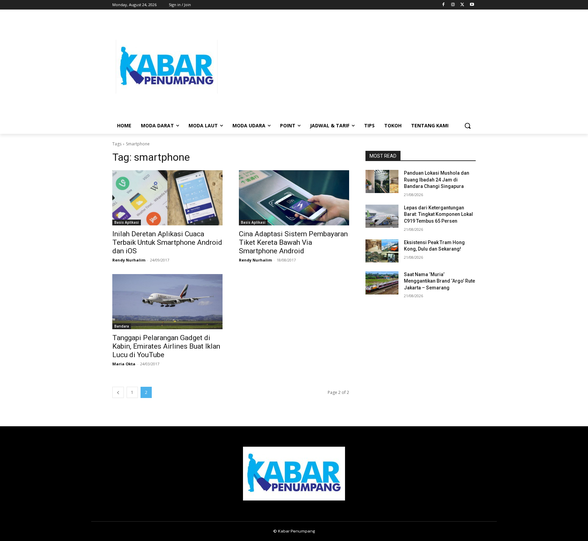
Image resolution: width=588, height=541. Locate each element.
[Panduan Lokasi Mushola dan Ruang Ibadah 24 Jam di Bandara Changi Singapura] (381, 181)
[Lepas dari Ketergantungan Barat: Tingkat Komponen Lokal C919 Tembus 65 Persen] (381, 216)
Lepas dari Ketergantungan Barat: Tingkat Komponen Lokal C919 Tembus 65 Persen (438, 214)
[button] (467, 125)
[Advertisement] (348, 66)
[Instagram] (453, 5)
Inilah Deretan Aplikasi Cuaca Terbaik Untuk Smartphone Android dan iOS (167, 242)
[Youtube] (472, 5)
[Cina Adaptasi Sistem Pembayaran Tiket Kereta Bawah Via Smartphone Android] (294, 197)
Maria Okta (123, 363)
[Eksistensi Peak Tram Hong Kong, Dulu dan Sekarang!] (381, 250)
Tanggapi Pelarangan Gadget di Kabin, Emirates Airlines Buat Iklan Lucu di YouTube (166, 346)
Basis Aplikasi (126, 222)
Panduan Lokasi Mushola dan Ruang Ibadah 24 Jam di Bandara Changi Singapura (436, 179)
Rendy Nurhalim (128, 259)
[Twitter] (462, 5)
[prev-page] (118, 392)
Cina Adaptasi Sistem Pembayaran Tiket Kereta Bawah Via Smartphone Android (293, 242)
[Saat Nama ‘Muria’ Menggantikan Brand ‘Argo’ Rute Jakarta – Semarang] (381, 283)
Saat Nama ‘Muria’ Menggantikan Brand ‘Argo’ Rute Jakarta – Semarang (439, 281)
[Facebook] (443, 5)
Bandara (121, 326)
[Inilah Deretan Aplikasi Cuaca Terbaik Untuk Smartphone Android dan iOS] (167, 197)
